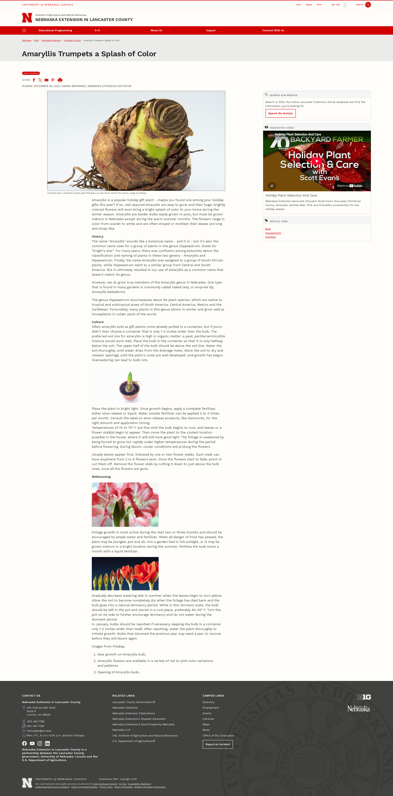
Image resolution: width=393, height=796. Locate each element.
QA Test (122, 784)
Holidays (270, 237)
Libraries (208, 718)
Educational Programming (55, 30)
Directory (208, 702)
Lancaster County (72, 40)
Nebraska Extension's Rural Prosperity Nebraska (143, 724)
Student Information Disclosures (150, 787)
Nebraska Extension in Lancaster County (84, 19)
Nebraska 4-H (121, 729)
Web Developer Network (105, 784)
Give (319, 4)
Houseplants (273, 233)
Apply (309, 4)
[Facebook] (34, 80)
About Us (156, 30)
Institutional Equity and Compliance (52, 787)
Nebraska (26, 40)
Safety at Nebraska (123, 787)
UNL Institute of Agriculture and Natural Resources (145, 735)
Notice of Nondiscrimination (84, 787)
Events (207, 713)
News (206, 729)
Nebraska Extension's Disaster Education (139, 718)
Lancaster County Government (132, 702)
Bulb (268, 229)
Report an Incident (218, 744)
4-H (97, 30)
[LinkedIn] (47, 743)
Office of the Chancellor (218, 735)
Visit (298, 4)
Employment (211, 707)
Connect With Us (273, 30)
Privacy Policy (106, 787)
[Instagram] (39, 743)
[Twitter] (40, 80)
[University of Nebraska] (359, 708)
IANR (36, 40)
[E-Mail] (46, 80)
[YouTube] (32, 743)
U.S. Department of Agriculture (132, 741)
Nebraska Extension (51, 40)
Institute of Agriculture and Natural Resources (60, 15)
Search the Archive (280, 113)
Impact (211, 30)
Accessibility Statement (139, 784)
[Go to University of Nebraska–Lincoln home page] (27, 18)
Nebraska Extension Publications (133, 713)
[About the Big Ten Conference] (364, 697)
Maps (206, 724)
